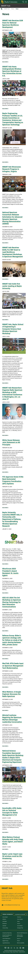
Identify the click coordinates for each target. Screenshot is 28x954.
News (12, 9)
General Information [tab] (8, 914)
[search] (22, 2)
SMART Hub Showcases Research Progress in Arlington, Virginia (11, 168)
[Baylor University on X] (14, 948)
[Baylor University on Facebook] (8, 948)
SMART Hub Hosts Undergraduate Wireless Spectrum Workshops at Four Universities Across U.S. (11, 71)
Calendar (4, 925)
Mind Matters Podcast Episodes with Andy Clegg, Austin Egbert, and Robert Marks (12, 840)
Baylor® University (12, 950)
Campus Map (5, 927)
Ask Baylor (5, 921)
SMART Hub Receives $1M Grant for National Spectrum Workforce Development (12, 23)
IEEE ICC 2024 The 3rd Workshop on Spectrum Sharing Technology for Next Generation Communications (11, 602)
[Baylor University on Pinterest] (20, 948)
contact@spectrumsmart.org (12, 905)
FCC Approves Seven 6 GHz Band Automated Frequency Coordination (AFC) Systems (12, 480)
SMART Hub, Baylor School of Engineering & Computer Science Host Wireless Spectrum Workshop (12, 328)
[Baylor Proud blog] (5, 948)
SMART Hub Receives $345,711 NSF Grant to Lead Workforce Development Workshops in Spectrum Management (12, 252)
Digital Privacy (5, 940)
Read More (5, 62)
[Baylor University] (9, 2)
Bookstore (5, 923)
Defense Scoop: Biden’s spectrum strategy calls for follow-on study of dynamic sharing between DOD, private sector (12, 640)
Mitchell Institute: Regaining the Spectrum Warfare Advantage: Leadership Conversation (12, 718)
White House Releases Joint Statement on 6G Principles (11, 442)
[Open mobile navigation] (26, 2)
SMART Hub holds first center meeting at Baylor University (12, 285)
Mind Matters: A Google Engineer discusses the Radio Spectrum (11, 693)
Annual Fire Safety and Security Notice (7, 935)
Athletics (4, 919)
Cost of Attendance (6, 938)
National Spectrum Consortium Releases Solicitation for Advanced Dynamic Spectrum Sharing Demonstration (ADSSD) (12, 218)
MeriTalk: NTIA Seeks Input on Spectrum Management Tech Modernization (12, 665)
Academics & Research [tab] (20, 914)
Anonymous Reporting (7, 932)
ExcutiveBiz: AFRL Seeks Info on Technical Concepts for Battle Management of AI (11, 811)
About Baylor (5, 917)
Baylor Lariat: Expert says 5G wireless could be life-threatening (12, 856)
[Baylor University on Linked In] (17, 948)
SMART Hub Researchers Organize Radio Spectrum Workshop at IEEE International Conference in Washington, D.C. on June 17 (12, 393)
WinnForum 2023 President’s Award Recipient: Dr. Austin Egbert (10, 572)
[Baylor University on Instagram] (11, 948)
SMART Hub (5, 5)
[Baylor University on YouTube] (23, 948)
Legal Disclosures (6, 942)
